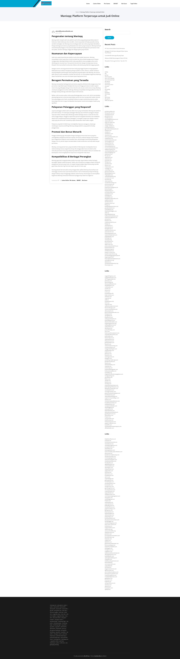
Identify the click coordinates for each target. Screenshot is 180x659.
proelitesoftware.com (110, 518)
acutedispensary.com (110, 394)
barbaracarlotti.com (109, 247)
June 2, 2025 (59, 33)
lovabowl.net (108, 440)
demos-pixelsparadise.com (111, 136)
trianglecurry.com (109, 549)
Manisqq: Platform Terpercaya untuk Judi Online (92, 12)
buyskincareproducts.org (111, 254)
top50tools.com (108, 154)
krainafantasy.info (109, 293)
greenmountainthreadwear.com (112, 393)
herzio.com (107, 290)
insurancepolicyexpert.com (111, 148)
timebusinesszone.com (110, 421)
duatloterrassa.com (109, 532)
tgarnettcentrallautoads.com (111, 129)
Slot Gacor (124, 3)
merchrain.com (108, 580)
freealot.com (108, 500)
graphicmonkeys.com (110, 508)
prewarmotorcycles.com (111, 140)
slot (106, 87)
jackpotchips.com (109, 516)
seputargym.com (109, 467)
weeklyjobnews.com (110, 404)
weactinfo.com (108, 355)
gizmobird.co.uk (109, 116)
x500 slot (62, 643)
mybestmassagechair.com (111, 217)
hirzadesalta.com (109, 462)
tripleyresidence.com (110, 527)
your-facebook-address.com (111, 572)
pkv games (107, 81)
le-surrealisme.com (109, 144)
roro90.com (108, 288)
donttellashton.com (109, 285)
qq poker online (54, 641)
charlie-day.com (108, 367)
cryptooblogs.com (109, 478)
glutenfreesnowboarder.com (112, 543)
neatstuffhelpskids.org (110, 176)
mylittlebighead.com (110, 499)
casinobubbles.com (109, 466)
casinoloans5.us (108, 225)
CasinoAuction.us (109, 227)
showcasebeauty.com (110, 146)
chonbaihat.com (109, 197)
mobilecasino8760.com (110, 222)
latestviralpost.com (109, 337)
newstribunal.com (109, 443)
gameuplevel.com (109, 480)
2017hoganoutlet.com (110, 279)
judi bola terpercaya (61, 635)
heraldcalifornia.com (110, 507)
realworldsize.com (109, 326)
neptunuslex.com (109, 121)
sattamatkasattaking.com (111, 557)
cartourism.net (108, 243)
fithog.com (107, 204)
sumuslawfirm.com (109, 390)
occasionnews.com (109, 418)
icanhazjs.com (108, 238)
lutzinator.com (108, 538)
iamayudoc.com (108, 497)
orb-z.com (107, 331)
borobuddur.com (109, 485)
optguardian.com (109, 470)
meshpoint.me (108, 314)
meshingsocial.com (109, 356)
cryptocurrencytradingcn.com (112, 398)
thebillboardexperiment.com (112, 561)
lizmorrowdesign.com (110, 545)
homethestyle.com (109, 481)
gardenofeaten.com (109, 342)
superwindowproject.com (111, 235)
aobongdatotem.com (110, 450)
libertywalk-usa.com (110, 113)
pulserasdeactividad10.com (111, 246)
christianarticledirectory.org (111, 263)
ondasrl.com (108, 540)
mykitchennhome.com (110, 230)
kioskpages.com (108, 548)
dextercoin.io (108, 262)
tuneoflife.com (108, 425)
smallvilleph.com (109, 170)
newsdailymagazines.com (111, 445)
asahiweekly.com (109, 502)
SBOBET (115, 3)
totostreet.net (108, 472)
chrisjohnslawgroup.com (111, 523)
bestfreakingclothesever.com (112, 386)
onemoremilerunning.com (111, 345)
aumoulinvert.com (109, 231)
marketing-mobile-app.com (111, 360)
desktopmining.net (109, 249)
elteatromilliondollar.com (111, 322)
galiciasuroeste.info (109, 171)
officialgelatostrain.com (110, 554)
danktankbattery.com (110, 364)
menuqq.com (53, 605)
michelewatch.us (109, 124)
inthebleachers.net (109, 250)
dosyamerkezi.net (109, 143)
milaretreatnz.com (109, 167)
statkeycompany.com (110, 149)
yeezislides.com (108, 448)
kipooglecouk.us (109, 228)
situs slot (64, 610)
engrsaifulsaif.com (109, 493)
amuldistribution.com (110, 483)
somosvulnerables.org (110, 531)
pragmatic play (56, 614)
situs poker (107, 83)
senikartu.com (108, 296)
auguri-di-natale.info (110, 122)
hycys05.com (108, 344)
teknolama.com (108, 328)
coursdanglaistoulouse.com (111, 119)
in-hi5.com (107, 292)
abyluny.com (108, 586)
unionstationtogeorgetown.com (112, 496)
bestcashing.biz (108, 189)
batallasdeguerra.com (110, 173)
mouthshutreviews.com (110, 461)
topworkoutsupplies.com (111, 459)
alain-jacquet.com (109, 311)
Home (88, 3)
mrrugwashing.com (109, 375)
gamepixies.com (109, 510)
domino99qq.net (109, 282)
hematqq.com (65, 639)
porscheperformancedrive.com (112, 535)
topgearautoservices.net (110, 569)
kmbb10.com (108, 352)
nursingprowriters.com (110, 391)
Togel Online (133, 3)
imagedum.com (108, 551)
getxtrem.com (108, 353)
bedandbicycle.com (109, 505)
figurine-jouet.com (109, 570)
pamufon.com (108, 534)
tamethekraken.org (109, 537)
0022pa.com (108, 162)
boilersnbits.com (109, 336)
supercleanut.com (109, 504)
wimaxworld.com (109, 185)
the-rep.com (108, 155)
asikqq (106, 72)
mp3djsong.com (109, 117)
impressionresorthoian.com (111, 385)
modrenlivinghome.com (110, 575)
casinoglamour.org (109, 260)
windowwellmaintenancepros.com (113, 426)
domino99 (56, 607)
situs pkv (107, 86)
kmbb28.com (108, 581)
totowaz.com (108, 399)
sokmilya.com (108, 584)
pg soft (51, 610)
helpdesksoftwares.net (110, 439)
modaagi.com (108, 168)
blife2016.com (108, 542)
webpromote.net (109, 200)
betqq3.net (107, 224)
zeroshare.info (108, 163)
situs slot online (56, 617)
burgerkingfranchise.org (110, 323)
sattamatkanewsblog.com (111, 396)
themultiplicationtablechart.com (112, 258)
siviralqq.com (108, 383)
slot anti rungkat (54, 612)
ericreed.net (108, 219)
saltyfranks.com (108, 157)
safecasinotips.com (109, 515)
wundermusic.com (109, 486)
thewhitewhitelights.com (111, 211)
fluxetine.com (108, 220)
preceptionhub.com (109, 447)
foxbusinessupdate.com (110, 371)
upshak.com (108, 380)
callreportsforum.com (110, 583)
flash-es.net (107, 379)
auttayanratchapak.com (110, 318)
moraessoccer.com (109, 178)
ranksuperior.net (109, 409)
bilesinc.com (108, 165)
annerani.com (108, 159)
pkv (106, 73)
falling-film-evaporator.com (111, 388)
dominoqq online (109, 84)
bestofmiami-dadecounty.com (112, 454)
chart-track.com (108, 181)
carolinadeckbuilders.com (111, 151)
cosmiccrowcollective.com (111, 309)
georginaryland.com (109, 208)
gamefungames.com (110, 488)
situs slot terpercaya (109, 80)
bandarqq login (53, 621)
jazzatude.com (108, 160)
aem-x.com (107, 477)
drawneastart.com (109, 512)
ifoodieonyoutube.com (110, 456)
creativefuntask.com (110, 491)
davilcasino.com (109, 474)
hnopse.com (108, 417)
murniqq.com (57, 639)
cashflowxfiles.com (109, 350)
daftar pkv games (109, 100)
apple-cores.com (109, 244)
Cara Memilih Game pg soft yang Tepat (114, 55)
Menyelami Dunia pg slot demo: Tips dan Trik (116, 61)
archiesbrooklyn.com (110, 192)
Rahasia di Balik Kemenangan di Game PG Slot (116, 58)
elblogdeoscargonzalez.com (111, 198)
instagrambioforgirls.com (111, 349)
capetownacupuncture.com (111, 306)
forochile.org (108, 179)
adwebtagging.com (109, 407)
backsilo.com (108, 382)
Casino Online (96, 3)
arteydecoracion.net (109, 203)
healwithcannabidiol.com (111, 546)
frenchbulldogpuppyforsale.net (112, 255)
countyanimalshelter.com (111, 406)
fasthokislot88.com (109, 513)
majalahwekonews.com (110, 277)
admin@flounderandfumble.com (64, 31)
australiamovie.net (109, 114)
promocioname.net (109, 184)
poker (106, 91)
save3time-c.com (109, 133)
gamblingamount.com (110, 413)
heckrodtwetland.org (110, 214)
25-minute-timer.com (110, 489)
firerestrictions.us (109, 190)
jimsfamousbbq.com (110, 111)
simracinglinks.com (109, 141)
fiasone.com (108, 363)
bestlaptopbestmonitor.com (111, 206)
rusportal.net (108, 298)
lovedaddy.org (108, 372)
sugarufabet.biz (108, 565)
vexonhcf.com (108, 135)
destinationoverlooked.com (111, 412)
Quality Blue (97, 656)
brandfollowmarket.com (111, 402)
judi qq (106, 75)
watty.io (107, 299)
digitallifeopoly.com (109, 464)
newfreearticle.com (109, 339)
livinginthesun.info (109, 301)
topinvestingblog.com (110, 152)
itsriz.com (107, 303)
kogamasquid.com (109, 257)
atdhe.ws (107, 212)
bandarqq (107, 92)
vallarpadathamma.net (110, 325)
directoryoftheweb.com (110, 284)
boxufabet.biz (108, 567)
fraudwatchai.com (109, 475)
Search (107, 29)
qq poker (64, 625)
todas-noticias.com (109, 295)
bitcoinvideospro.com (110, 307)
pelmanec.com (108, 280)
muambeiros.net (109, 193)
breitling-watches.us (109, 127)
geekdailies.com (108, 578)
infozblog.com (108, 195)
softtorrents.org (108, 529)
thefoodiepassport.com (110, 233)
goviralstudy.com (109, 241)
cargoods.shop (108, 304)
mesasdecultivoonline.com (111, 334)
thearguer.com (108, 358)
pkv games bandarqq (55, 630)
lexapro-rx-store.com (110, 252)
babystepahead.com (110, 410)
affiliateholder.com (109, 428)
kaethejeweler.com (109, 556)
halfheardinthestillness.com (111, 216)
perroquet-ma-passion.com (111, 573)
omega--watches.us (109, 125)
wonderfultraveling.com (110, 182)
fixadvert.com (108, 130)
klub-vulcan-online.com (110, 524)
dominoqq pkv (108, 76)
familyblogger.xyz (109, 521)
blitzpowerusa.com (109, 341)
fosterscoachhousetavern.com (112, 333)
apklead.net (107, 589)
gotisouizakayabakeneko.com (112, 312)
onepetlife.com (108, 559)
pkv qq (64, 628)
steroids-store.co (109, 201)
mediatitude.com (109, 138)
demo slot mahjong (109, 78)
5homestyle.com (109, 265)
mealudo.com (108, 366)
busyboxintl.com (109, 317)
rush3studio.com (109, 287)
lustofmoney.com (109, 420)
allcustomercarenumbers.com (112, 519)
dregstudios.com (109, 174)
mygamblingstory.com (110, 276)
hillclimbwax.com (109, 415)
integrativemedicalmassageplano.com (114, 374)
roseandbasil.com (109, 209)
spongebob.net (108, 315)
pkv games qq (57, 610)
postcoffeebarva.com (110, 320)
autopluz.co (107, 132)
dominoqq (107, 94)
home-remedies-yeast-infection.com (113, 451)
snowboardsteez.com (110, 347)
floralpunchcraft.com (110, 361)
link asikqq (107, 89)
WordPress (86, 656)
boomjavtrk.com (109, 588)
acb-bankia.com (108, 377)
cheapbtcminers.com (110, 494)
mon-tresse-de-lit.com (110, 564)
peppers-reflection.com (110, 423)
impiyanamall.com (109, 469)
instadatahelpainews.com (111, 576)
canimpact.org (108, 239)
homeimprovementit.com (111, 442)
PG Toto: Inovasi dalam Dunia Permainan (115, 48)
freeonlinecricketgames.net (111, 187)
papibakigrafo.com (109, 236)
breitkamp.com (108, 526)
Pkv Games (107, 3)
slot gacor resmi (59, 619)
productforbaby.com (110, 330)
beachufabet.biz (108, 562)
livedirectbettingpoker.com (111, 369)
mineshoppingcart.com (110, 458)
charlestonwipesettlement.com (112, 401)
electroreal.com (108, 453)
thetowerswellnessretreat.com (112, 553)
